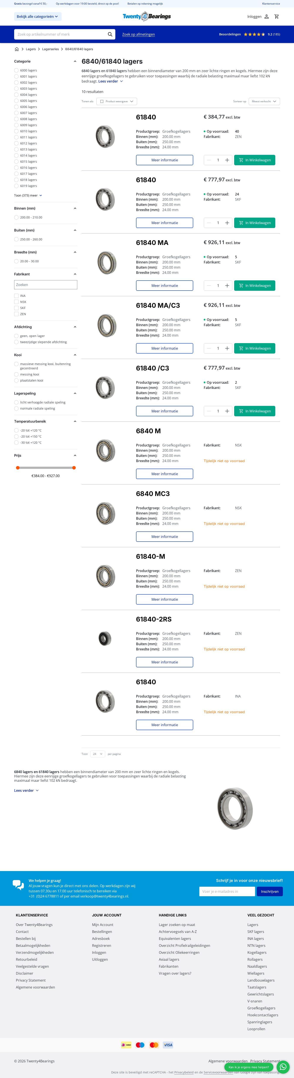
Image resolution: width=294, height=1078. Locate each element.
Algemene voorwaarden (35, 987)
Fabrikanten (168, 966)
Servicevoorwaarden (218, 1072)
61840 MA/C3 (158, 305)
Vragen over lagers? (175, 973)
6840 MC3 (153, 494)
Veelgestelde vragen (32, 966)
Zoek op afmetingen (138, 34)
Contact (22, 931)
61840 (146, 117)
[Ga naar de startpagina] (147, 16)
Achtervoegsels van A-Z (178, 931)
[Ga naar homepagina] (16, 49)
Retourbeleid (26, 959)
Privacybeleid (184, 1072)
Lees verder (108, 81)
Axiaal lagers (169, 959)
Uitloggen (100, 959)
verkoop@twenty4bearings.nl (104, 896)
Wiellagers (255, 973)
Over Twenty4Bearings (34, 925)
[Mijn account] (266, 16)
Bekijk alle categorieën (35, 16)
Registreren (101, 945)
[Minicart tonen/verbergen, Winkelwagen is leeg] (276, 16)
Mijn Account (102, 925)
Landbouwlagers (261, 980)
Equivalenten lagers (175, 938)
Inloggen (99, 952)
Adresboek (101, 938)
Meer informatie (164, 160)
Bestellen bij (26, 938)
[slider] (17, 468)
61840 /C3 (152, 368)
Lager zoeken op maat (177, 925)
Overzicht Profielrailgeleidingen (184, 945)
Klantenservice (271, 3)
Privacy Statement (31, 980)
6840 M (148, 431)
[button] (45, 61)
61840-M (150, 556)
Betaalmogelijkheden (33, 945)
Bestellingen (102, 931)
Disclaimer (24, 973)
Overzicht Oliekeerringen (179, 952)
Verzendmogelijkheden (35, 952)
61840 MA (152, 242)
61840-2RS (154, 619)
